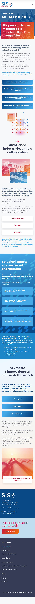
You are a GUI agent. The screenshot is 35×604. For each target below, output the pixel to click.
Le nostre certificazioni (9, 554)
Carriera (4, 578)
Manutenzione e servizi (9, 569)
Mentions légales (26, 592)
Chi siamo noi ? (6, 547)
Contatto (4, 582)
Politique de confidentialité (11, 592)
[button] (32, 4)
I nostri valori (6, 550)
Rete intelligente (7, 562)
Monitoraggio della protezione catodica (14, 566)
